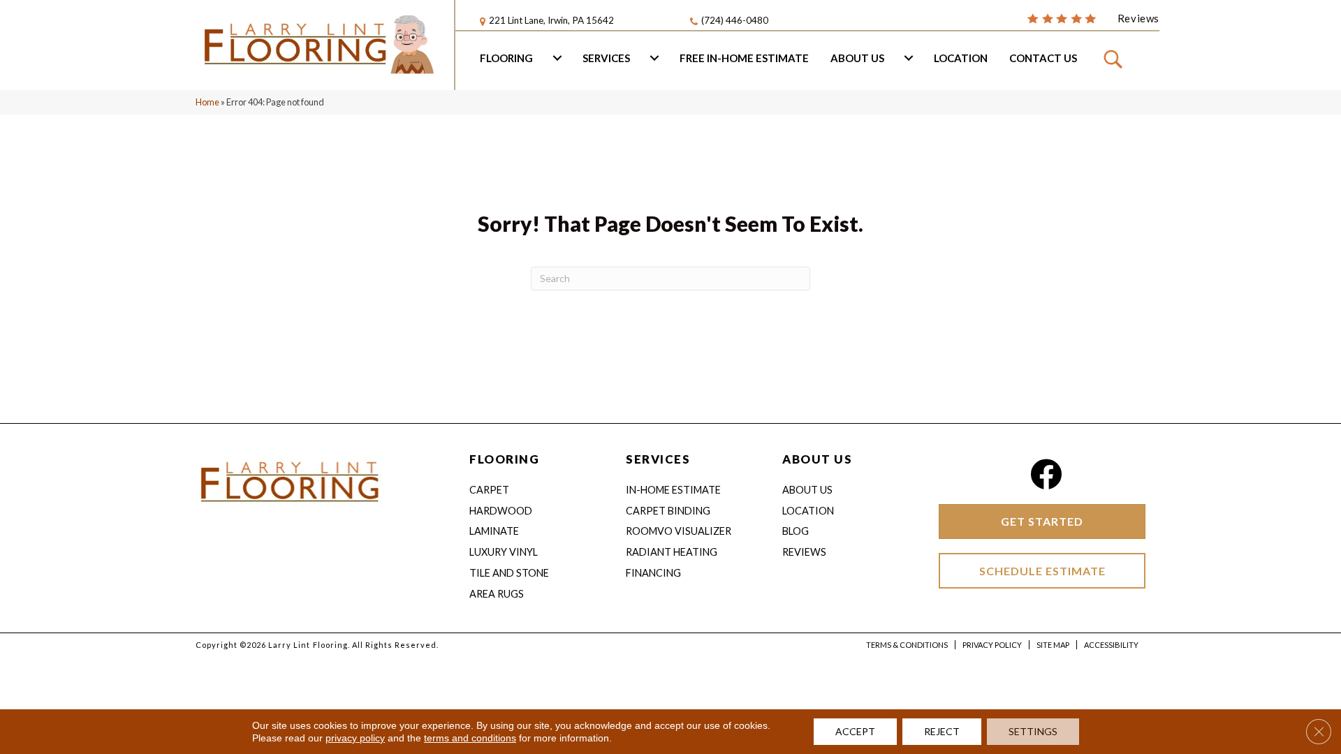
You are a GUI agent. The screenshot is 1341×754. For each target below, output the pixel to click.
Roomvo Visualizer (678, 531)
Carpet (489, 490)
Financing (653, 573)
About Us (857, 58)
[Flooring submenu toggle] (557, 58)
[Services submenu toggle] (654, 58)
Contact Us (1043, 58)
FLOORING (504, 459)
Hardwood (500, 511)
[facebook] (1046, 474)
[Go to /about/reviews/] (1093, 17)
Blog (795, 531)
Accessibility (1111, 644)
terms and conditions (470, 738)
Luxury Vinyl (503, 552)
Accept (855, 731)
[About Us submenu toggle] (909, 58)
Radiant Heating (671, 552)
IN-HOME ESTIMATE (673, 490)
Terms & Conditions (907, 644)
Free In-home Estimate (744, 58)
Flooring (506, 58)
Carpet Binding (668, 511)
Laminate (494, 531)
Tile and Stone (509, 573)
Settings (1033, 731)
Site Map (1052, 644)
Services (606, 58)
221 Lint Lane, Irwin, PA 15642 (551, 20)
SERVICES (658, 459)
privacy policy (355, 738)
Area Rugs (496, 594)
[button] (1115, 58)
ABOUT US (817, 459)
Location (961, 58)
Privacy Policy (992, 644)
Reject (942, 731)
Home (207, 102)
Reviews (804, 552)
